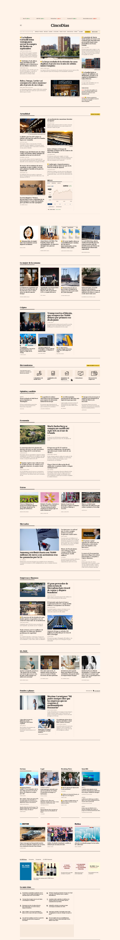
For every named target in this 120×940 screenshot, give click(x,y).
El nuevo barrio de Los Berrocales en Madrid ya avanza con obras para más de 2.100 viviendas (69, 290)
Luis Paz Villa (84, 510)
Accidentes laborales (44, 787)
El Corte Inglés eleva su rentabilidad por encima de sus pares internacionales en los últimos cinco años (70, 244)
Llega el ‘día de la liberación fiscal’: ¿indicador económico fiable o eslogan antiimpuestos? (59, 466)
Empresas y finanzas (39, 31)
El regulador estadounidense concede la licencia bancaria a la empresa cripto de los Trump (27, 350)
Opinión (75, 31)
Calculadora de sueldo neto (38, 379)
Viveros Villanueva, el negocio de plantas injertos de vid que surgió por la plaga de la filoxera (28, 506)
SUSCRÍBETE (87, 31)
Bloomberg (22, 157)
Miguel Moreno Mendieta (52, 710)
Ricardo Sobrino (23, 296)
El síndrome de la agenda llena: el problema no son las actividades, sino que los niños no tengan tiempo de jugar (70, 673)
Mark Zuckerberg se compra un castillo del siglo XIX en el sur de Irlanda (58, 429)
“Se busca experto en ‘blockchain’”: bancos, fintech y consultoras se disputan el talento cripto (46, 349)
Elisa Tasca (22, 142)
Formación (31, 859)
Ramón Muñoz (50, 454)
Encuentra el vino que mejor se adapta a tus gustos (67, 873)
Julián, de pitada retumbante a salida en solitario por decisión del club (59, 843)
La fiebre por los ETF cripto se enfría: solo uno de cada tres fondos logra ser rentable (32, 138)
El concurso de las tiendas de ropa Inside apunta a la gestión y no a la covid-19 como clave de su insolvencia (32, 618)
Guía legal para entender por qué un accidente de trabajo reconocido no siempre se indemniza (49, 791)
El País (48, 435)
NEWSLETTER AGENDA (95, 114)
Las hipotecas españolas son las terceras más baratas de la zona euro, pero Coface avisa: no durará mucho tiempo (29, 290)
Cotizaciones (56, 31)
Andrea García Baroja (24, 804)
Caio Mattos (49, 169)
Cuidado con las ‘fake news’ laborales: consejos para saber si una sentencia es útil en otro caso (49, 802)
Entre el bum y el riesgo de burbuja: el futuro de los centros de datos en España (60, 150)
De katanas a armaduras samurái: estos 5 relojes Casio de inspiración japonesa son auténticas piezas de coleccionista (32, 894)
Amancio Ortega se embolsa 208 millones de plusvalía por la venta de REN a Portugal (59, 632)
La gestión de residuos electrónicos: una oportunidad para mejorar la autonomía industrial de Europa (49, 399)
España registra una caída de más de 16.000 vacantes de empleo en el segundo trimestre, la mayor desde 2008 (32, 465)
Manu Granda (84, 252)
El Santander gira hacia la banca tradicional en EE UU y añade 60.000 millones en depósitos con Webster (59, 603)
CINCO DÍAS (27, 157)
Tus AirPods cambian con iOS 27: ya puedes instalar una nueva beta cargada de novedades (33, 919)
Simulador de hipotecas (65, 379)
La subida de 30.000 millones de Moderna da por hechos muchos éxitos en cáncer (69, 802)
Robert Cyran (64, 805)
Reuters (21, 635)
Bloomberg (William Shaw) (87, 296)
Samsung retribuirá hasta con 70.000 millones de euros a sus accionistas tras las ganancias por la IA (39, 555)
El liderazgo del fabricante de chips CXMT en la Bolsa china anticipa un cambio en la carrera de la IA (32, 153)
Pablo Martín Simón (85, 549)
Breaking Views (66, 769)
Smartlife (85, 769)
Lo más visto (25, 887)
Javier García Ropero (24, 51)
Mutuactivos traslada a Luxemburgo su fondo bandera (44, 731)
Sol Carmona (63, 678)
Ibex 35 (24, 18)
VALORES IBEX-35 (51, 206)
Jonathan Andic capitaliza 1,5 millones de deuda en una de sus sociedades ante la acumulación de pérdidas (59, 900)
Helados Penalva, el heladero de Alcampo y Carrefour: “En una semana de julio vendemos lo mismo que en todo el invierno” (49, 507)
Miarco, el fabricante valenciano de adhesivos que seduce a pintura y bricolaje (91, 506)
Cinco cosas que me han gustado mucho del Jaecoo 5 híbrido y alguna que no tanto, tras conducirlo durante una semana (32, 844)
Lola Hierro (42, 678)
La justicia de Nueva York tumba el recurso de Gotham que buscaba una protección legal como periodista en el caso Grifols (91, 41)
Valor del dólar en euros (87, 18)
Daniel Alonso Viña (44, 513)
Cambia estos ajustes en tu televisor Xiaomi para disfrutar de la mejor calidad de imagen (91, 790)
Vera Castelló (23, 725)
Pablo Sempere (50, 469)
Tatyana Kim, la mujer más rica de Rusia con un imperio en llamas (28, 243)
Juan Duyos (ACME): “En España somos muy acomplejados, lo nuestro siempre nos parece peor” (49, 244)
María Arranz (22, 680)
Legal (42, 769)
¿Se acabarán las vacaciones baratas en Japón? (59, 120)
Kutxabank (96, 690)
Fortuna (23, 769)
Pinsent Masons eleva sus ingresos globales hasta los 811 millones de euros (49, 811)
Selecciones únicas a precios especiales (79, 873)
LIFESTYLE (83, 797)
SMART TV (83, 787)
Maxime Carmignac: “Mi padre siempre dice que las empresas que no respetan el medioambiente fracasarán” (59, 702)
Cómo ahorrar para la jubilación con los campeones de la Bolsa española (26, 721)
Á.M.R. (83, 47)
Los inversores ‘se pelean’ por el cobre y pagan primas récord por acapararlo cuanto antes (69, 532)
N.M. (85, 47)
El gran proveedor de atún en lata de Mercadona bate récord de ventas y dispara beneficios (58, 588)
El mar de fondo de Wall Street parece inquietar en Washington (29, 400)
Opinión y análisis (28, 391)
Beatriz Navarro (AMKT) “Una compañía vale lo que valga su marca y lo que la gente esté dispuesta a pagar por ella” (29, 791)
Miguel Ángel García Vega (25, 87)
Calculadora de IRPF (52, 379)
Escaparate (38, 859)
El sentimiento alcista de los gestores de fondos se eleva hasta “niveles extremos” (64, 721)
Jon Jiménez (22, 204)
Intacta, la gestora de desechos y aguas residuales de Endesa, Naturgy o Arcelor (70, 506)
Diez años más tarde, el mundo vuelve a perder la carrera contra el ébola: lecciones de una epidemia (49, 673)
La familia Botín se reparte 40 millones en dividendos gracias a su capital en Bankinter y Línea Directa (90, 76)
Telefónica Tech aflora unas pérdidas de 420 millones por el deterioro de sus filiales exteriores (29, 63)
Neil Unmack (63, 408)
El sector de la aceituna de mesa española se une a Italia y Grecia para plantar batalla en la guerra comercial (31, 168)
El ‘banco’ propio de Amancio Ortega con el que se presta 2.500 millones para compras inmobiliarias (61, 894)
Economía (50, 31)
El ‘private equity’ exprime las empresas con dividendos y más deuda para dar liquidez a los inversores (90, 544)
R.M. (20, 559)
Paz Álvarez (84, 680)
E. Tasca (48, 322)
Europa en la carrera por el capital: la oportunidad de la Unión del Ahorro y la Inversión (91, 399)
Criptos (23, 307)
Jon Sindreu (63, 791)
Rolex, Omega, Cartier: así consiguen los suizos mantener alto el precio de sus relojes (33, 83)
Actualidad (25, 114)
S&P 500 (38, 18)
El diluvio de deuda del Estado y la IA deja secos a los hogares (70, 795)
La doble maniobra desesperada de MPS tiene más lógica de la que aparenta (70, 398)
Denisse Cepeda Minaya (24, 511)
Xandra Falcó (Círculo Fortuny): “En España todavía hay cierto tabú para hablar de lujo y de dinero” (29, 808)
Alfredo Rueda (23, 848)
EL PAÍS (80, 31)
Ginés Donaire (22, 172)
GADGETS (83, 806)
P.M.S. (41, 295)
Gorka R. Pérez (43, 68)
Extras (23, 487)
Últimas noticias (70, 31)
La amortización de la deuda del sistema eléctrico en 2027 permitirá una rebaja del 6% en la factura (32, 449)
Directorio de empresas (93, 379)
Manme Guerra (43, 250)
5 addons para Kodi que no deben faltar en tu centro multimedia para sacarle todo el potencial (91, 800)
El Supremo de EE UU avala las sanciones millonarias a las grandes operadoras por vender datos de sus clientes (59, 450)
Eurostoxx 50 (69, 18)
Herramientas (26, 365)
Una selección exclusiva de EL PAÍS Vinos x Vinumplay (44, 879)
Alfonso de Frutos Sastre (87, 794)
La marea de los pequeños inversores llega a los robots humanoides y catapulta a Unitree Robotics (91, 555)
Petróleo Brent (53, 18)
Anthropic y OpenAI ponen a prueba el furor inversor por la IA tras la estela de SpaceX (59, 166)
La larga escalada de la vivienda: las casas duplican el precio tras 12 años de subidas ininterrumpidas (59, 64)
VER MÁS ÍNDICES (59, 206)
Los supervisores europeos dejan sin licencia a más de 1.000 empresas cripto (64, 349)
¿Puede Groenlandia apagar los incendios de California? (87, 843)
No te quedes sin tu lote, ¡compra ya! (93, 873)
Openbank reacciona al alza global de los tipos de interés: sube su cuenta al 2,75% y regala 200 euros (49, 290)
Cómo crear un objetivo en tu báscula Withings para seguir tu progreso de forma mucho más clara (91, 809)
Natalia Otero (22, 247)
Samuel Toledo (50, 846)
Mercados (46, 31)
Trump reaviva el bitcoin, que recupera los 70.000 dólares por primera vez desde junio (59, 316)
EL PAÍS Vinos (23, 859)
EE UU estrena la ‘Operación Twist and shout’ (70, 788)
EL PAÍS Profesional (47, 859)
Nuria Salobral (64, 536)
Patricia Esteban (43, 795)
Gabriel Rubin (63, 797)
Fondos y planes (62, 31)
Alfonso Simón (64, 295)
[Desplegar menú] (21, 25)
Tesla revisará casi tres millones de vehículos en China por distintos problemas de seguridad (31, 631)
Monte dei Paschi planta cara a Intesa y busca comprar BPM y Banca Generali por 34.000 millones (69, 552)
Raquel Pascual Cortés (24, 469)
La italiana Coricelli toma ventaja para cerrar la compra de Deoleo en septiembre (28, 43)
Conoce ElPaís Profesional (93, 365)
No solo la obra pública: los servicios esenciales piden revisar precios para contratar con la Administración (89, 92)
